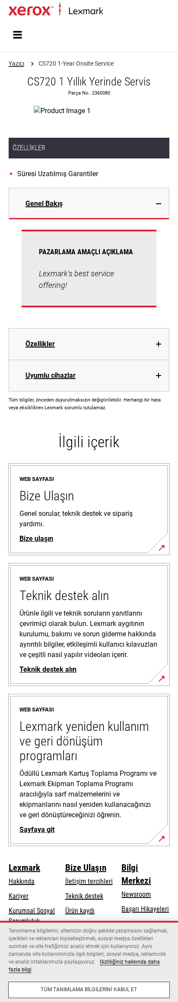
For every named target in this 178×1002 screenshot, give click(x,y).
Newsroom (136, 894)
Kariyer (19, 896)
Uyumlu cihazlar (50, 375)
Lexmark (24, 868)
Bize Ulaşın (85, 868)
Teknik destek (84, 896)
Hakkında (22, 881)
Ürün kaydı (80, 911)
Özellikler (40, 344)
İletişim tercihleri (89, 881)
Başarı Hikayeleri (145, 909)
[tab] (89, 203)
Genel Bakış (44, 203)
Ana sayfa (115, 11)
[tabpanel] (89, 273)
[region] (89, 961)
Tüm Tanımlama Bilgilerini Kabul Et (89, 989)
